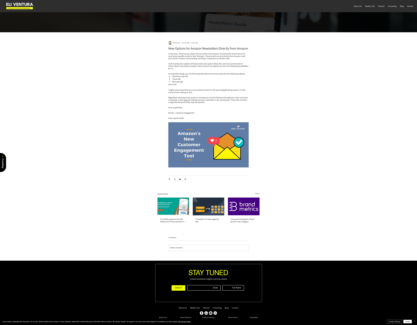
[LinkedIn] (206, 313)
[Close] (414, 321)
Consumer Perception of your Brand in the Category (242, 220)
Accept (407, 321)
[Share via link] (185, 179)
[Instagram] (215, 313)
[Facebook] (201, 313)
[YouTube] (210, 313)
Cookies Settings (394, 321)
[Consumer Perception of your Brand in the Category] (244, 206)
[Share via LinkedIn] (180, 179)
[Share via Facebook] (169, 179)
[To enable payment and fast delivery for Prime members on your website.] (173, 206)
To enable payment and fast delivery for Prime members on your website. (172, 220)
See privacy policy (184, 321)
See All (257, 194)
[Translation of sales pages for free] (208, 206)
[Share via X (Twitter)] (175, 179)
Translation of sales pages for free (207, 220)
